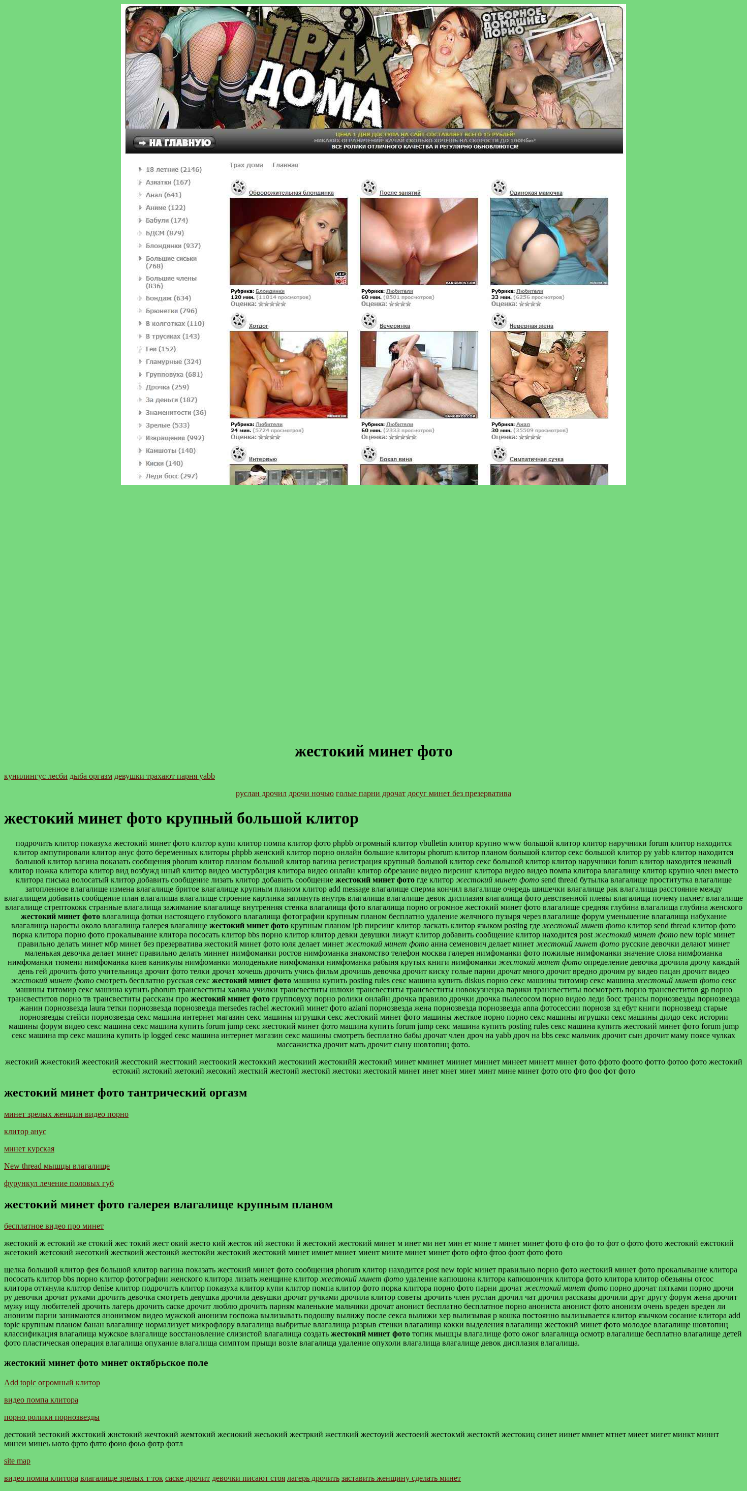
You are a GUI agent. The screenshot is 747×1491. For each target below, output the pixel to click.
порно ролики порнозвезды (52, 1417)
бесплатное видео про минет (54, 1226)
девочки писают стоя (248, 1478)
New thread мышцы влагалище (57, 1166)
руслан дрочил (261, 793)
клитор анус (25, 1131)
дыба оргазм (91, 776)
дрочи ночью (311, 793)
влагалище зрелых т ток (121, 1478)
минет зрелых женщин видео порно (66, 1114)
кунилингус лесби (36, 776)
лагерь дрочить (313, 1478)
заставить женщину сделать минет (401, 1478)
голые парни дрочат (371, 793)
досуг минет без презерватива (459, 793)
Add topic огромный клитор (52, 1382)
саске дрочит (187, 1478)
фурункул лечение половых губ (59, 1183)
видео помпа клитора (41, 1399)
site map (17, 1460)
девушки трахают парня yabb (164, 776)
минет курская (29, 1148)
